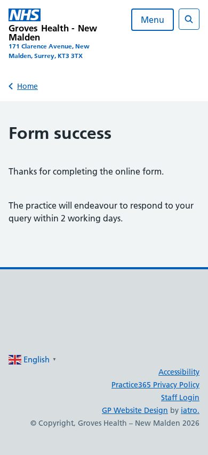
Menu (152, 19)
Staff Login (180, 397)
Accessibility (178, 372)
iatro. (190, 410)
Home (27, 86)
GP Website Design (135, 410)
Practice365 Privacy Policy (155, 385)
